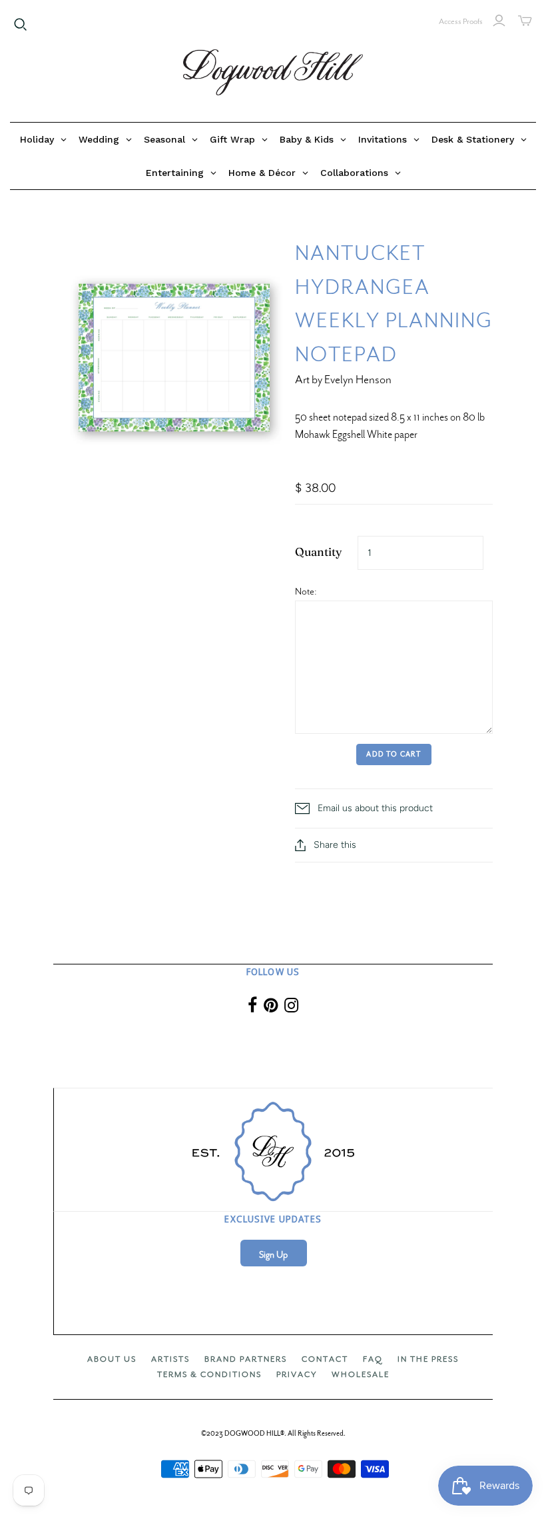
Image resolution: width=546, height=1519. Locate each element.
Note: (306, 591)
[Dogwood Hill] (273, 72)
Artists (170, 1359)
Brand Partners (245, 1359)
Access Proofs (461, 21)
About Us (111, 1359)
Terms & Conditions (209, 1374)
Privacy (296, 1374)
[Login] (499, 20)
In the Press (428, 1359)
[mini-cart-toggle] (525, 20)
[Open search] (20, 24)
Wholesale (361, 1374)
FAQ (373, 1359)
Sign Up (273, 1254)
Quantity (318, 552)
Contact (325, 1359)
